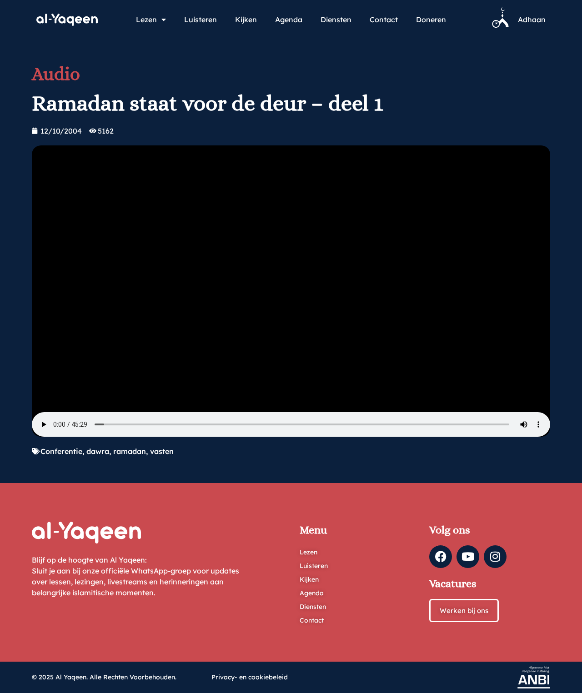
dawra (97, 451)
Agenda (288, 19)
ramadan (129, 451)
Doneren (431, 19)
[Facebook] (440, 556)
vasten (162, 451)
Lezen (146, 19)
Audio (56, 74)
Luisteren (200, 19)
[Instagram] (495, 556)
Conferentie (61, 451)
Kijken (246, 19)
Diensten (336, 19)
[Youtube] (468, 556)
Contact (384, 19)
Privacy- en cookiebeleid (249, 677)
